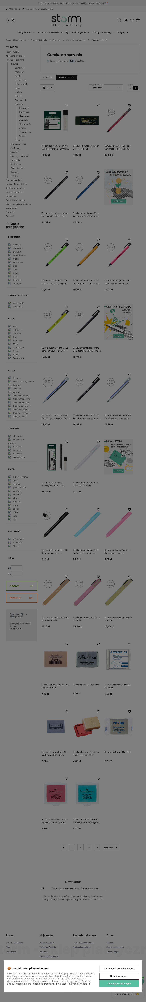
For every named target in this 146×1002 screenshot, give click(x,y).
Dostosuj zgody (119, 976)
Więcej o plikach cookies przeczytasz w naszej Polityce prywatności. (53, 983)
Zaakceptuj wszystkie (119, 983)
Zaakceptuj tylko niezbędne (119, 968)
